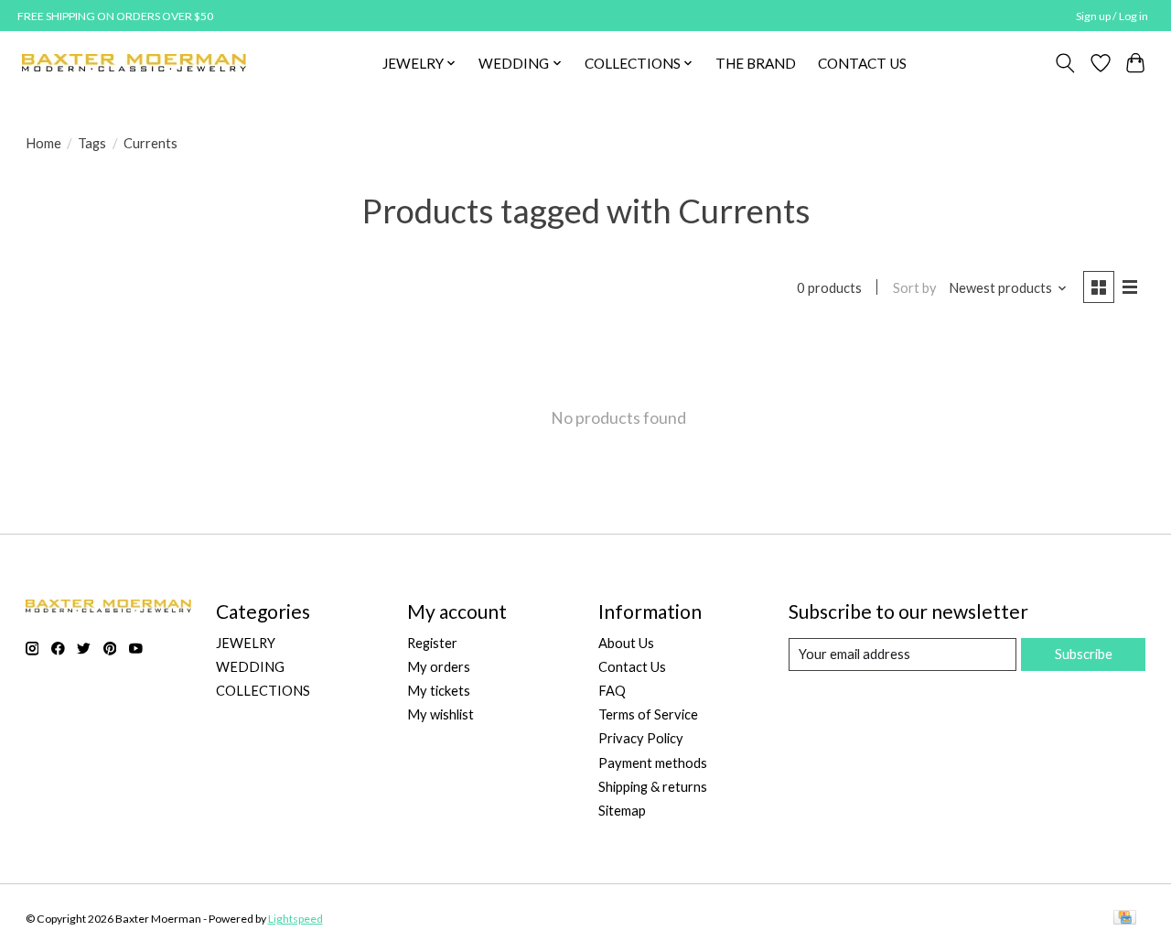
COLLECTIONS (263, 690)
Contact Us (632, 667)
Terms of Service (648, 714)
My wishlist (440, 714)
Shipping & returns (652, 787)
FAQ (612, 690)
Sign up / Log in (1112, 16)
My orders (438, 667)
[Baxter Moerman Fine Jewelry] (134, 63)
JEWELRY (245, 643)
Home (43, 143)
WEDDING (250, 667)
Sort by (915, 288)
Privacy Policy (640, 738)
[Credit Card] (1124, 918)
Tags (92, 143)
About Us (626, 643)
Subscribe (1083, 654)
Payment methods (652, 763)
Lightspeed (295, 918)
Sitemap (622, 810)
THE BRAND (755, 63)
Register (432, 643)
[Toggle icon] (1064, 63)
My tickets (438, 690)
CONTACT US (862, 63)
